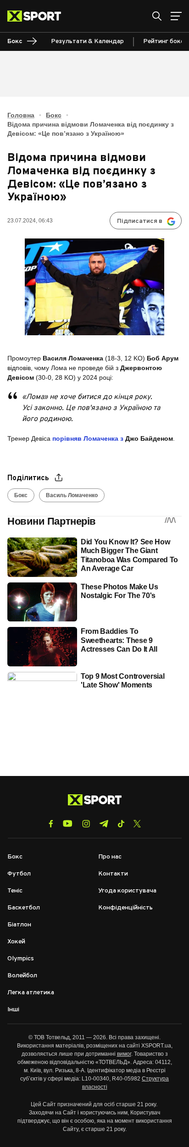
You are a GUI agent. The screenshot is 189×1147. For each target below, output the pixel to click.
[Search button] (157, 16)
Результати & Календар (87, 41)
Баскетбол (23, 908)
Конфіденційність (125, 908)
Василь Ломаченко (72, 495)
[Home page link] (37, 16)
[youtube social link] (67, 823)
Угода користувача (127, 891)
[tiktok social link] (120, 823)
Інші (13, 1010)
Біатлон (19, 925)
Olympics (20, 959)
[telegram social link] (103, 823)
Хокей (16, 942)
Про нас (110, 857)
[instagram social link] (86, 823)
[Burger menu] (176, 16)
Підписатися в (139, 221)
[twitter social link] (137, 823)
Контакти (113, 874)
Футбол (19, 874)
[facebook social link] (51, 823)
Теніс (14, 891)
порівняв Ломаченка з (87, 438)
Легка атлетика (30, 993)
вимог (124, 1054)
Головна (20, 115)
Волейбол (22, 976)
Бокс (53, 115)
